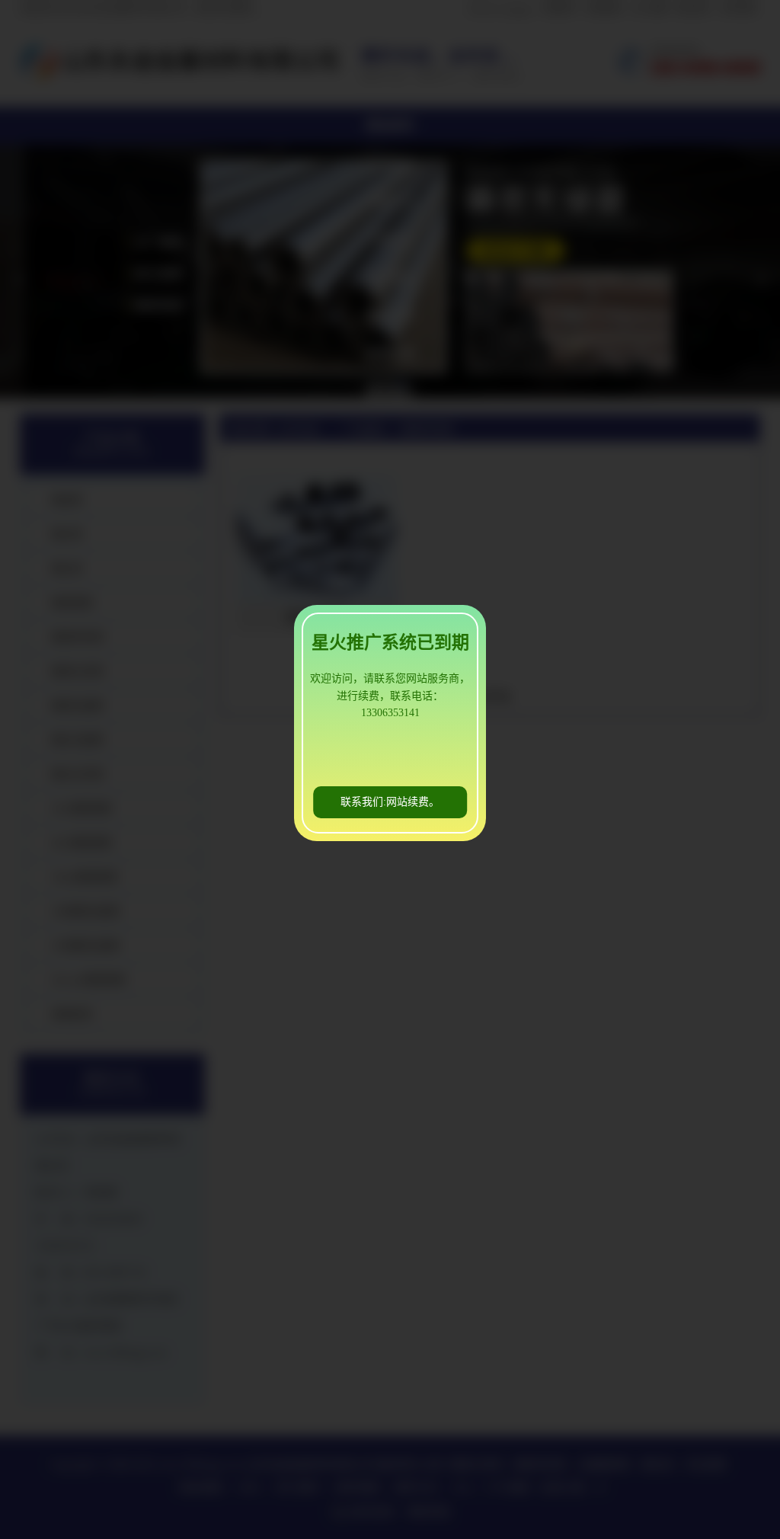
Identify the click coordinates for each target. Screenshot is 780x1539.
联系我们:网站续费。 (390, 802)
